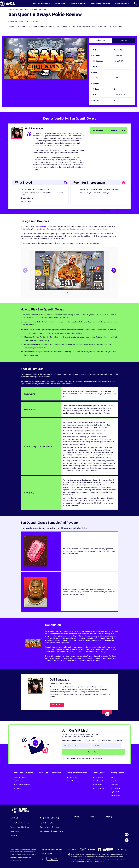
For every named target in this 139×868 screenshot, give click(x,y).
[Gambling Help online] (52, 859)
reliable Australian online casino (67, 330)
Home (10, 9)
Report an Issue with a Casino (49, 827)
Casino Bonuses (121, 3)
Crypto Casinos (115, 795)
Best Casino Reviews (78, 3)
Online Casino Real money (50, 773)
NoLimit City (41, 226)
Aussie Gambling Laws (47, 823)
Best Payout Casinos (19, 777)
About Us (14, 818)
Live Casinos (17, 788)
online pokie (68, 631)
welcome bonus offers (73, 333)
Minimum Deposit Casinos (100, 3)
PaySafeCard (115, 792)
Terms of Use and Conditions (19, 827)
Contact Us (14, 835)
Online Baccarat (98, 777)
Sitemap (109, 817)
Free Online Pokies (72, 777)
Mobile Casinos (18, 781)
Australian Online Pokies (77, 773)
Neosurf (113, 781)
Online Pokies (60, 3)
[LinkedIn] (107, 713)
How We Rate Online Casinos (19, 823)
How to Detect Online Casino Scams (51, 831)
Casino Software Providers (21, 785)
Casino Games (99, 773)
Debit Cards (114, 785)
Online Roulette (97, 785)
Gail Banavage (34, 128)
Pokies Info (100, 40)
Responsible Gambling (49, 818)
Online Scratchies (98, 788)
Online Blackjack (98, 781)
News (76, 817)
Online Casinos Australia (23, 773)
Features (123, 40)
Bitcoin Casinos (115, 788)
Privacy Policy (14, 831)
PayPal (113, 777)
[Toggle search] (135, 3)
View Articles (56, 705)
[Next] (113, 270)
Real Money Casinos (40, 3)
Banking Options (117, 773)
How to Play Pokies (73, 781)
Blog (92, 817)
